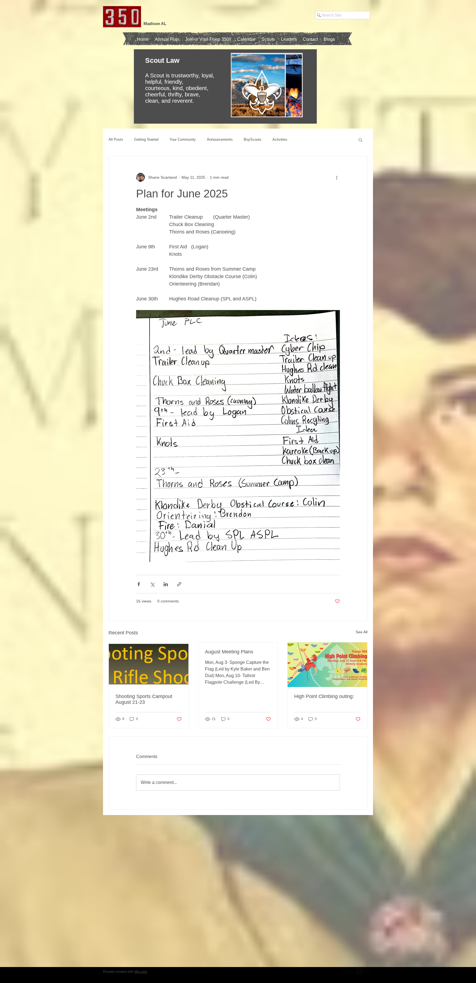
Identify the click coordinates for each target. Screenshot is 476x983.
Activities (279, 139)
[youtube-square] (367, 971)
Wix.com (140, 972)
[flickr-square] (351, 971)
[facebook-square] (343, 971)
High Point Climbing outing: (324, 696)
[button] (268, 39)
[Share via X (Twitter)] (152, 584)
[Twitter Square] (359, 971)
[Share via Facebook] (138, 584)
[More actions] (336, 177)
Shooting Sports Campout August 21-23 (143, 699)
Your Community (182, 139)
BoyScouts (252, 139)
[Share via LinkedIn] (165, 584)
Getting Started (146, 139)
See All (361, 632)
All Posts (116, 139)
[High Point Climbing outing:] (327, 664)
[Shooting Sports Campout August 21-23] (148, 664)
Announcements (220, 139)
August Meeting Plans (229, 652)
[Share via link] (179, 584)
